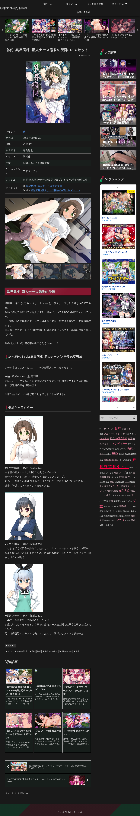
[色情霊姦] (118, 340)
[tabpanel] (17, 29)
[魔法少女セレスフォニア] (118, 237)
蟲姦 (129, 495)
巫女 (123, 434)
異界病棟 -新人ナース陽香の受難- (44, 186)
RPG (115, 453)
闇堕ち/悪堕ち (113, 506)
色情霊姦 (105, 355)
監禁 (117, 449)
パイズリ (114, 477)
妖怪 (120, 511)
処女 (112, 438)
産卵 (124, 429)
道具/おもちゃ (66, 651)
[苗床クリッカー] (118, 271)
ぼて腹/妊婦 (119, 482)
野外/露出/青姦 (126, 460)
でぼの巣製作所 (108, 449)
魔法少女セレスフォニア (111, 252)
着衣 (129, 444)
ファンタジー (118, 443)
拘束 (130, 448)
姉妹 (107, 525)
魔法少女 (108, 486)
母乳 (112, 481)
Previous (2, 30)
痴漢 (101, 511)
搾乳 (111, 501)
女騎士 (102, 525)
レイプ (122, 472)
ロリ (127, 481)
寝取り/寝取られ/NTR (121, 516)
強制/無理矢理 (22, 651)
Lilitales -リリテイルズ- (111, 320)
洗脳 (111, 525)
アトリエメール (107, 395)
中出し (117, 486)
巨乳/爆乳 (121, 438)
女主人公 (124, 490)
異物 (33, 651)
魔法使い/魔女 (110, 520)
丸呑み (127, 520)
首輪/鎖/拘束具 (128, 511)
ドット (114, 511)
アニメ (120, 520)
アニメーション (112, 434)
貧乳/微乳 (122, 495)
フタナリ (114, 495)
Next (138, 30)
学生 (134, 506)
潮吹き (121, 454)
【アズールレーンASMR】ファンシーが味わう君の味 (118, 391)
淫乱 (133, 520)
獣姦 (107, 482)
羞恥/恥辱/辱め (111, 460)
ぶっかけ (109, 473)
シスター (107, 454)
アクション (109, 429)
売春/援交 (107, 511)
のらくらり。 (107, 358)
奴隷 (101, 434)
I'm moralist (106, 289)
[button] (9, 230)
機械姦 (124, 486)
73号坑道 (105, 323)
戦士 (101, 429)
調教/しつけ (125, 506)
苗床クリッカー (108, 286)
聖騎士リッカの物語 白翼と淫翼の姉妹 (117, 217)
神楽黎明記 (108, 516)
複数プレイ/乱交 (51, 651)
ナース (10, 651)
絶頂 (130, 438)
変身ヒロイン (125, 477)
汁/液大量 (129, 434)
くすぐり (122, 449)
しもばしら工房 (107, 254)
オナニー (130, 429)
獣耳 (130, 473)
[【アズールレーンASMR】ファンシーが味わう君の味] (118, 375)
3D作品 (105, 501)
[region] (48, 239)
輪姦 (116, 473)
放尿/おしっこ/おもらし (123, 501)
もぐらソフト (107, 220)
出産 (102, 486)
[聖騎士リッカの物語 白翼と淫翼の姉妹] (118, 203)
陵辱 (77, 651)
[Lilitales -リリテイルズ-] (118, 306)
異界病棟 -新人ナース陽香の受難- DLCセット (55, 190)
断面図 (132, 482)
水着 (105, 506)
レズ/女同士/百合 (110, 491)
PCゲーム (11, 646)
